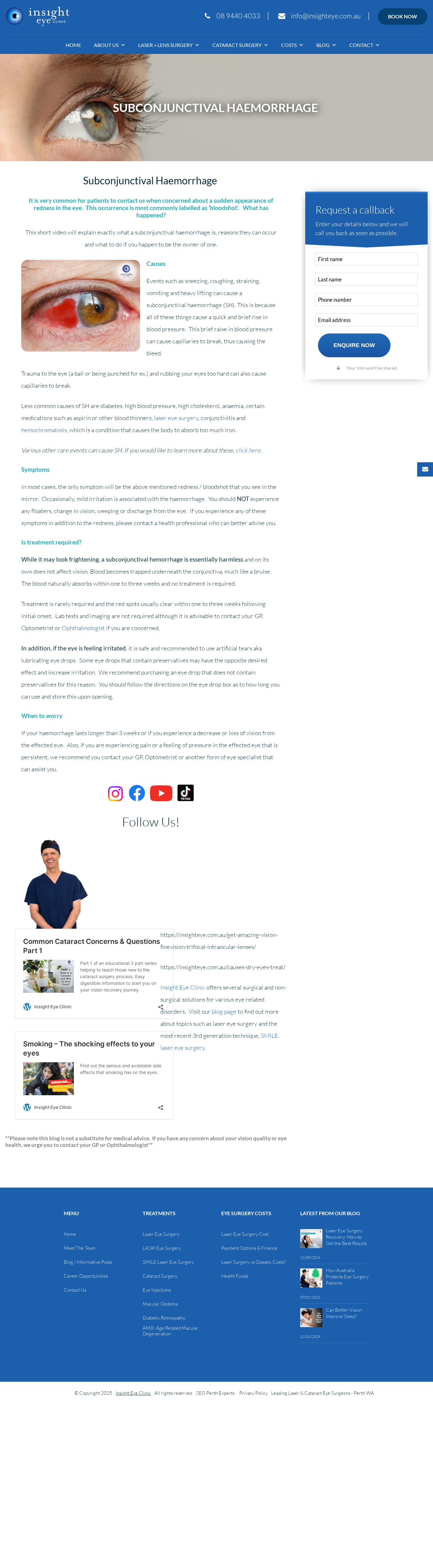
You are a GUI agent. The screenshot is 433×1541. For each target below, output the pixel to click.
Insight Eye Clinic (182, 987)
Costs (289, 45)
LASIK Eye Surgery (162, 1248)
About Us (106, 45)
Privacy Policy (253, 1393)
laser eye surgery (176, 418)
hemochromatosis (44, 430)
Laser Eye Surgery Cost (244, 1234)
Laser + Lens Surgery (165, 45)
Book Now (402, 16)
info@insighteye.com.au (326, 15)
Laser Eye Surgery (161, 1234)
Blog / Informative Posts (88, 1262)
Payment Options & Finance (249, 1248)
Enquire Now (354, 345)
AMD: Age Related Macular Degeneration (170, 1331)
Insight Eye (37, 16)
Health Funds (234, 1276)
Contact (361, 45)
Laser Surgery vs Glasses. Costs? (253, 1262)
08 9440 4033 (238, 15)
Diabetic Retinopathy (164, 1318)
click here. (249, 450)
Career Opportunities (86, 1276)
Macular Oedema (160, 1304)
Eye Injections (157, 1290)
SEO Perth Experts (215, 1393)
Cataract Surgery (237, 45)
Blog (323, 45)
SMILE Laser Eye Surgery (168, 1262)
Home (73, 45)
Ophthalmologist (83, 628)
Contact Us (75, 1290)
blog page (224, 1011)
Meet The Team (79, 1248)
